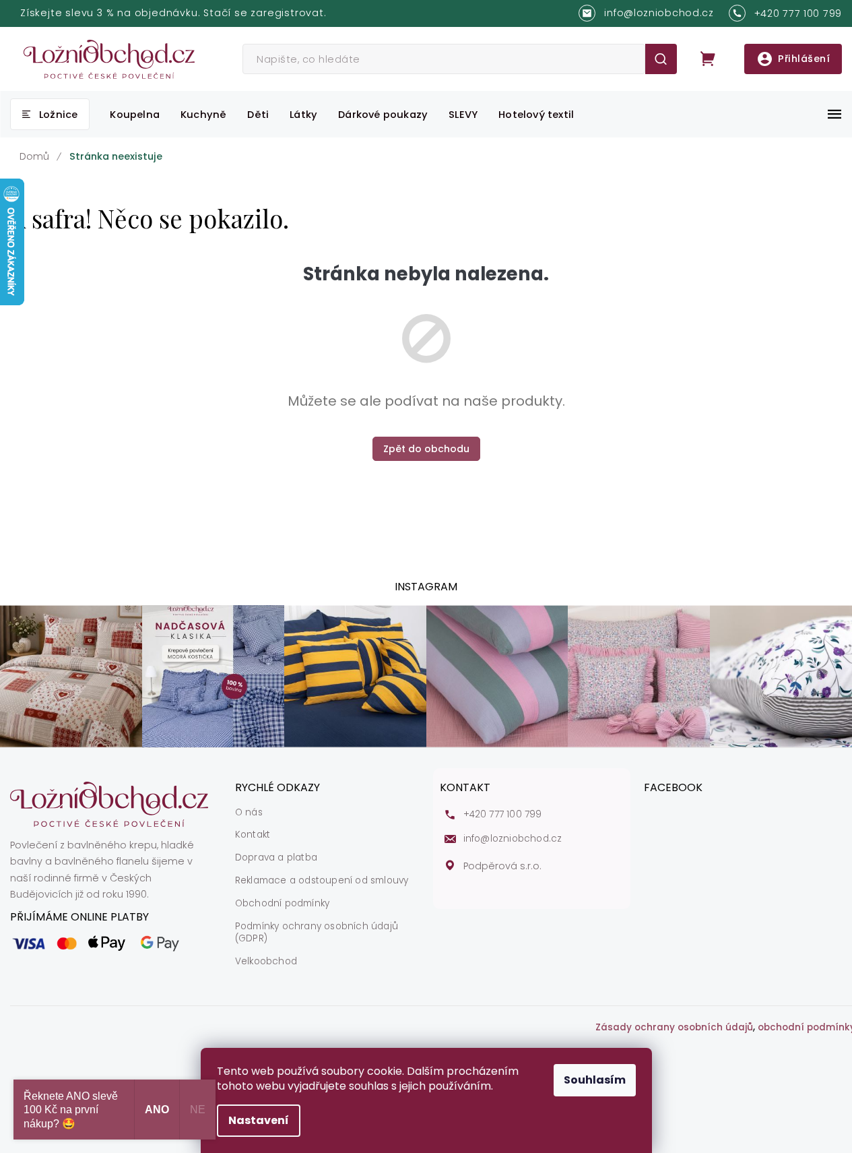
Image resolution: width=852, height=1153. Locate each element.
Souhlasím (595, 1080)
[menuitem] (50, 114)
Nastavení (258, 1120)
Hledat (661, 59)
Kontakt (252, 835)
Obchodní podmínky (282, 904)
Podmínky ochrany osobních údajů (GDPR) (316, 933)
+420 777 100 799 (502, 815)
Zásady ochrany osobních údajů (674, 1028)
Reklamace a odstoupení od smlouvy (322, 881)
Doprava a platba (276, 858)
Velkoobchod (266, 962)
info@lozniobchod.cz (512, 839)
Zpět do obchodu (426, 449)
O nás (249, 813)
